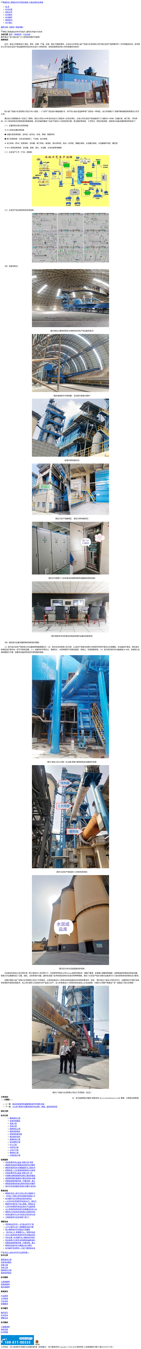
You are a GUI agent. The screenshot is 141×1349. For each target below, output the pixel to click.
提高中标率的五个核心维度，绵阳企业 (20, 1204)
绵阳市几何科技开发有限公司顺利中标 (20, 1212)
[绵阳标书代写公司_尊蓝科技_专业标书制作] (22, 2)
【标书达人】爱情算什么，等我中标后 (20, 1232)
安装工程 (13, 1123)
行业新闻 (4, 1296)
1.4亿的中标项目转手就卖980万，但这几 (21, 1201)
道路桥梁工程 (15, 1139)
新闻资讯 (17, 34)
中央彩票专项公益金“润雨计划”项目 (19, 1162)
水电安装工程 (15, 1155)
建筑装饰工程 (15, 1118)
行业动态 (26, 34)
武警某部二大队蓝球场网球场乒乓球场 (20, 1170)
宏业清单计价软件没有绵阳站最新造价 (20, 1240)
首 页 (7, 7)
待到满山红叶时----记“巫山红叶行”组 (19, 1224)
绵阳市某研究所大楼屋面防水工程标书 (20, 1168)
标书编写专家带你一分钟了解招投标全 (20, 1248)
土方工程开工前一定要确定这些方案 (19, 1227)
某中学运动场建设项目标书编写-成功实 (20, 1186)
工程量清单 (5, 1327)
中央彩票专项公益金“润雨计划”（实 (18, 1173)
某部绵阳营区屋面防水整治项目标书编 (20, 1178)
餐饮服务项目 (15, 1137)
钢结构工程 (14, 1153)
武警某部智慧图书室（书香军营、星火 (20, 1181)
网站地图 (19, 27)
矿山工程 (13, 1145)
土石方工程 (14, 1150)
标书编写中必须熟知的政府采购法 (18, 1199)
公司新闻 (4, 1298)
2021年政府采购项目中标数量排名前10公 (21, 1209)
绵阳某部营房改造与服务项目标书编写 (20, 1184)
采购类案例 (5, 1284)
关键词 (11, 27)
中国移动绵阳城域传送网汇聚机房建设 (20, 1176)
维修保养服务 (15, 1131)
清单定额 (4, 1329)
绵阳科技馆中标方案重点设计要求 (18, 1245)
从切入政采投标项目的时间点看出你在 (20, 1235)
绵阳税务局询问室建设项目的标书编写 (20, 1165)
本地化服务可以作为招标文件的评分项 (20, 1214)
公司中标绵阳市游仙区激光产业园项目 (20, 1207)
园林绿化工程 (15, 1129)
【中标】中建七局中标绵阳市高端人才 (20, 1196)
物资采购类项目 (16, 1134)
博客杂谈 (4, 1318)
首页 (10, 34)
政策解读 (4, 1304)
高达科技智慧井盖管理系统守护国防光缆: (28, 1104)
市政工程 (13, 1126)
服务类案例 (5, 1287)
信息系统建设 (15, 1121)
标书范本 (4, 1315)
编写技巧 (4, 1313)
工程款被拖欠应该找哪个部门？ (17, 1217)
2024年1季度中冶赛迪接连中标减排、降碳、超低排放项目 (34, 1107)
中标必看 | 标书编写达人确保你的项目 (20, 1237)
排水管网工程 (15, 1142)
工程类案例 (5, 1282)
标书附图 (4, 1332)
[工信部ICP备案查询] (37, 1344)
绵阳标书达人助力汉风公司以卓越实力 (20, 1193)
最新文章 (4, 27)
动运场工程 (14, 1147)
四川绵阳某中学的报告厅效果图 (17, 1230)
